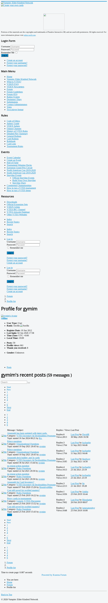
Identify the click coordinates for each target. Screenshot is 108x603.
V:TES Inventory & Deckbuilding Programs (36, 436)
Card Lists (11, 144)
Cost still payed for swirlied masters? (23, 490)
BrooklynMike (45, 487)
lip (83, 483)
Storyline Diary (19, 183)
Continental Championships (19, 185)
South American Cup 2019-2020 (21, 173)
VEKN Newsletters (15, 87)
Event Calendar (14, 157)
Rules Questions (23, 468)
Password (5, 49)
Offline (4, 318)
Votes (9, 107)
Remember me (16, 248)
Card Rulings (13, 139)
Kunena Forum (59, 575)
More (9, 515)
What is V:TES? (14, 82)
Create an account (15, 60)
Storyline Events (14, 175)
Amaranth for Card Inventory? (20, 482)
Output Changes (14, 128)
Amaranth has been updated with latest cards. (27, 433)
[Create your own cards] (12, 5)
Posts (9, 367)
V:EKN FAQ (13, 84)
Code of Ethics (13, 121)
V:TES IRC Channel (16, 209)
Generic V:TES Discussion (28, 501)
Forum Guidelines (15, 92)
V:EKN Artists (13, 207)
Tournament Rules (15, 146)
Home (9, 76)
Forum (10, 89)
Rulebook (11, 141)
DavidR (85, 434)
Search (10, 224)
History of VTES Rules (17, 131)
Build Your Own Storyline (24, 180)
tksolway (86, 459)
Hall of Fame (12, 162)
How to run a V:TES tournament (21, 188)
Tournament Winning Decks (19, 165)
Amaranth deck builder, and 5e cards (23, 457)
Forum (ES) (12, 94)
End (8, 410)
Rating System (13, 97)
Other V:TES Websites (17, 214)
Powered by (47, 575)
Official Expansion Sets (17, 204)
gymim (42, 446)
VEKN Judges (13, 126)
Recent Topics (13, 222)
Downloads (12, 202)
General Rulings (14, 136)
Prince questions (14, 441)
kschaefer (86, 442)
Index (9, 219)
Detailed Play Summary (17, 133)
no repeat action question (18, 466)
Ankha (85, 491)
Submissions (12, 102)
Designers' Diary (14, 99)
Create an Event (14, 160)
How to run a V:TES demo (19, 190)
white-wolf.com (30, 35)
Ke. (40, 438)
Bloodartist (87, 500)
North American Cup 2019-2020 (21, 170)
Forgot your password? (17, 65)
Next (9, 407)
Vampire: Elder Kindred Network (21, 79)
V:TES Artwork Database (18, 212)
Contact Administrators (17, 104)
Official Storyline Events (23, 178)
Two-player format (15, 109)
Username (5, 46)
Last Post (75, 434)
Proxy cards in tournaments (19, 498)
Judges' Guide (13, 123)
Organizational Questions (27, 444)
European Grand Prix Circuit (19, 168)
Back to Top (6, 594)
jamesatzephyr (88, 508)
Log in (4, 55)
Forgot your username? (17, 63)
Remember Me (7, 52)
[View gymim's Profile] (9, 316)
